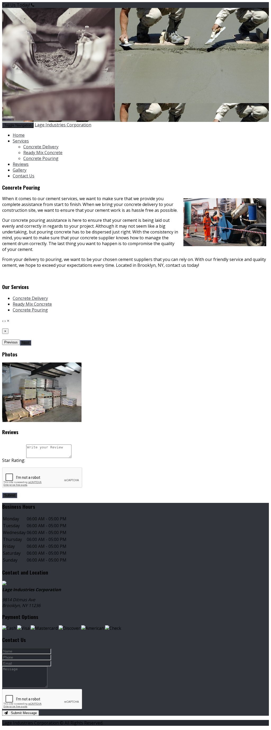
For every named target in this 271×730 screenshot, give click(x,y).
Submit (9, 495)
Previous (11, 342)
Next (25, 343)
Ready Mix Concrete (42, 152)
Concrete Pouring (40, 158)
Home (19, 135)
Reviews (21, 164)
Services (21, 141)
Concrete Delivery (40, 147)
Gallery (19, 170)
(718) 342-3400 (50, 5)
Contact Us (23, 176)
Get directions (55, 584)
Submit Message (22, 713)
